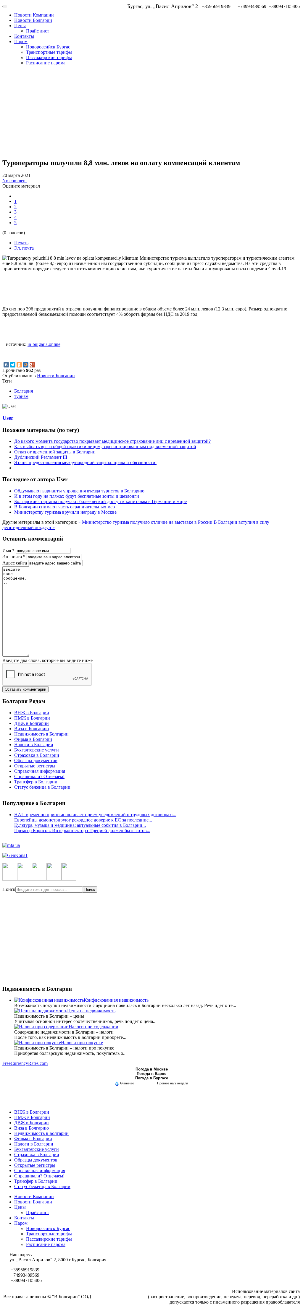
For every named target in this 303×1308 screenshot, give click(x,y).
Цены (20, 25)
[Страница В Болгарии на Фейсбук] (9, 878)
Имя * (8, 550)
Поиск (8, 889)
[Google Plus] (32, 364)
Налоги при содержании (93, 1026)
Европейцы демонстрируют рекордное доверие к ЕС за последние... (83, 819)
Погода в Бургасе (151, 1078)
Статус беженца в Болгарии (42, 787)
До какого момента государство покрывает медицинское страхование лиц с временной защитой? (112, 441)
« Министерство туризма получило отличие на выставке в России (146, 522)
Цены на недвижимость (91, 1010)
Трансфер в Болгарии (35, 781)
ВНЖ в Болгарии (31, 712)
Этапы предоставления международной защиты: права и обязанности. (85, 462)
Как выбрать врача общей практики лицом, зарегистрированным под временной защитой (105, 446)
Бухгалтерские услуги (36, 749)
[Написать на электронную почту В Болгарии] (69, 878)
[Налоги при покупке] (37, 1042)
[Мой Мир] (25, 364)
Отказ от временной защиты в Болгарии (55, 451)
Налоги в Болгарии (33, 744)
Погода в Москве (152, 1069)
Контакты (24, 36)
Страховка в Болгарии (36, 755)
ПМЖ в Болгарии (32, 717)
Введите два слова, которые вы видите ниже (47, 660)
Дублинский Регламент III (40, 457)
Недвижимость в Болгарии (41, 733)
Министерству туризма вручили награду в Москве (65, 512)
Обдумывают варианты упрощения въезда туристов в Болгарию (79, 490)
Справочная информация (39, 771)
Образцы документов (35, 760)
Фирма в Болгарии (33, 739)
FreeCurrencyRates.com (25, 1063)
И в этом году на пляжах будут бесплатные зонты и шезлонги (76, 496)
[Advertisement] (151, 111)
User (7, 418)
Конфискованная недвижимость (116, 1000)
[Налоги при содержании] (41, 1026)
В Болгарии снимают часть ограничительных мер (64, 506)
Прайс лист (37, 30)
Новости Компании (34, 14)
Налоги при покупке (82, 1042)
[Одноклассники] (19, 364)
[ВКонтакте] (6, 364)
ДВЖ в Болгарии (31, 723)
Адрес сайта (14, 562)
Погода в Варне (151, 1073)
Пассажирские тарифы (49, 57)
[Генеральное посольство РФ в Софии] (151, 855)
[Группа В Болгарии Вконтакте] (54, 878)
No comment (14, 180)
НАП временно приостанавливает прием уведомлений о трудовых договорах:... (95, 814)
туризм (21, 396)
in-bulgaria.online (44, 344)
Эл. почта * (13, 556)
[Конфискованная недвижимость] (49, 1000)
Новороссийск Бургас (48, 46)
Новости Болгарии (33, 20)
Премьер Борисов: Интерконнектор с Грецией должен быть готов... (82, 830)
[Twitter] (12, 364)
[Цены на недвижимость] (40, 1010)
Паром (21, 41)
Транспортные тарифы (49, 52)
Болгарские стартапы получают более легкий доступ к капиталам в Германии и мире (100, 501)
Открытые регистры (34, 765)
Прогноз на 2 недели (172, 1083)
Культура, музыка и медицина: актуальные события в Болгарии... (80, 825)
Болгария (23, 390)
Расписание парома (45, 62)
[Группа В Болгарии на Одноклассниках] (39, 878)
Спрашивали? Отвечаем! (39, 776)
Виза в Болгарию (31, 728)
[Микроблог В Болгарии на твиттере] (24, 878)
